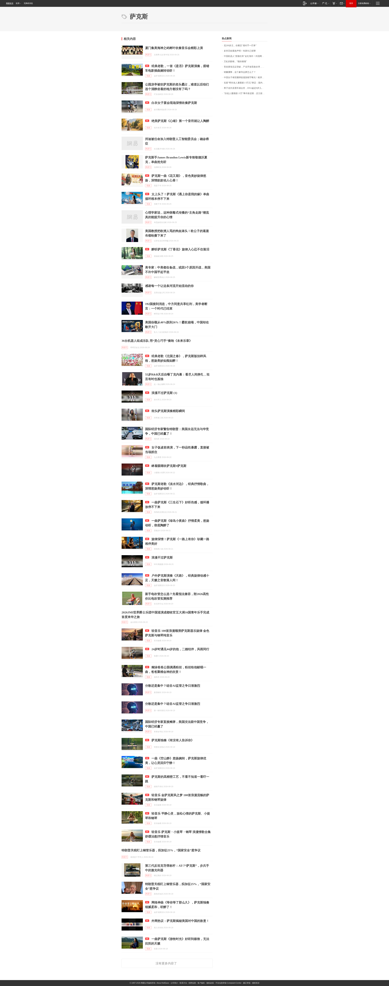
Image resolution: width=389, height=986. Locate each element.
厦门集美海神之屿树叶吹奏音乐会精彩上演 (174, 48)
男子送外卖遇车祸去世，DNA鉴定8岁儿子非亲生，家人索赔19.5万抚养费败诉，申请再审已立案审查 (245, 88)
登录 (351, 3)
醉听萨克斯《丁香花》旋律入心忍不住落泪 (180, 249)
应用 (17, 3)
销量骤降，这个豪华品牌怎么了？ (240, 72)
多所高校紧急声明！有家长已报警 (240, 51)
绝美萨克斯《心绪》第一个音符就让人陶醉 (180, 121)
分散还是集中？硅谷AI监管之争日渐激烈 (172, 685)
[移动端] (305, 3)
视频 (148, 76)
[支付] (334, 3)
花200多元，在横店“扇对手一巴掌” (240, 45)
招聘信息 (192, 983)
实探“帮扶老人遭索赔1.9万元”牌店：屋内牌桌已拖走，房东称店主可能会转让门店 (245, 83)
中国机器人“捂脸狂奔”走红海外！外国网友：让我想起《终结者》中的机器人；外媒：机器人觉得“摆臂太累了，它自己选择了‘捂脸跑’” (245, 56)
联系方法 (183, 983)
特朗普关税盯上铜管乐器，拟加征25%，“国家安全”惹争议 (161, 850)
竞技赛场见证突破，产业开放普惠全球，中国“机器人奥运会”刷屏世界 (245, 67)
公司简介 (174, 983)
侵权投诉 (255, 983)
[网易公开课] (314, 3)
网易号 (148, 55)
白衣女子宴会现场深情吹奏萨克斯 (174, 102)
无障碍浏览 (28, 3)
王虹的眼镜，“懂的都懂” (235, 61)
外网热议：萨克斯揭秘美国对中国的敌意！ (180, 920)
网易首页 (9, 3)
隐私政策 (210, 983)
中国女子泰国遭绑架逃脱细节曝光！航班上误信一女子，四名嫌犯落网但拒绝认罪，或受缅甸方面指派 (245, 77)
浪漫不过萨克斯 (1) (164, 392)
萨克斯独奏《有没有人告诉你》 (172, 740)
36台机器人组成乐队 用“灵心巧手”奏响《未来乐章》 (157, 340)
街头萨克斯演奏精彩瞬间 (168, 411)
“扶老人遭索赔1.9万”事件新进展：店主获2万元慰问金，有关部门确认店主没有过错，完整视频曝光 (245, 93)
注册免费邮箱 (363, 3)
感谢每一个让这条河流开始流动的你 (169, 285)
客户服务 (201, 983)
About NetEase (163, 983)
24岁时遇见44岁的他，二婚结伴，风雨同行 (180, 649)
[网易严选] (325, 3)
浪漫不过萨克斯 (162, 557)
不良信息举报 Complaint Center (228, 983)
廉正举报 (246, 983)
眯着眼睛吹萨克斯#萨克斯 (168, 465)
